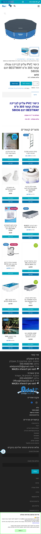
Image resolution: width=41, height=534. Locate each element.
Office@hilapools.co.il (23, 380)
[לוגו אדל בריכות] (4, 6)
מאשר (20, 530)
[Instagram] (22, 1)
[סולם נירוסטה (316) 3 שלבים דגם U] (30, 141)
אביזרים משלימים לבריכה (31, 431)
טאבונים (36, 438)
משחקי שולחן (35, 441)
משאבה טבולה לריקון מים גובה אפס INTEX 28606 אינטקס (10, 264)
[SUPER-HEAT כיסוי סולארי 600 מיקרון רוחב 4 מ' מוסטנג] (30, 324)
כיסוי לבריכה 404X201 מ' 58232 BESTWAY (30, 226)
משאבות (36, 433)
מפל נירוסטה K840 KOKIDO (10, 337)
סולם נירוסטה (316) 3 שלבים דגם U (30, 152)
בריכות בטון (35, 506)
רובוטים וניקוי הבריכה (33, 428)
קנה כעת (15, 83)
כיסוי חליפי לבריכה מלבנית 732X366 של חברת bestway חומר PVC (30, 300)
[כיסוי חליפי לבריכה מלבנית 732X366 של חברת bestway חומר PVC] (30, 287)
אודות (37, 483)
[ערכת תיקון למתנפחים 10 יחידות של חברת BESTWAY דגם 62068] (10, 214)
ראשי (37, 59)
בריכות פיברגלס (34, 501)
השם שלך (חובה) (34, 451)
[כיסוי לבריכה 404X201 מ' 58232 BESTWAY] (30, 214)
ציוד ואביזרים (30, 59)
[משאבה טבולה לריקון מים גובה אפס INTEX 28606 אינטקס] (10, 250)
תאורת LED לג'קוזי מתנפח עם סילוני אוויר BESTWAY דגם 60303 (30, 189)
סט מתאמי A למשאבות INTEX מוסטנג (10, 189)
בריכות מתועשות (34, 510)
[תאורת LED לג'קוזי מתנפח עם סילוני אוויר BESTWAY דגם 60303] (30, 176)
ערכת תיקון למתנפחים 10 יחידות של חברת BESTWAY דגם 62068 (10, 227)
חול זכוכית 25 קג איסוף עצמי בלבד (10, 152)
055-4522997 (26, 378)
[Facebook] (25, 1)
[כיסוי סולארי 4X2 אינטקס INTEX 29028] (10, 287)
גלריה (37, 492)
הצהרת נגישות (34, 413)
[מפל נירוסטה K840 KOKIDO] (10, 326)
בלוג (37, 408)
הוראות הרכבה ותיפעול (32, 443)
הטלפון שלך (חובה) (33, 461)
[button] (3, 451)
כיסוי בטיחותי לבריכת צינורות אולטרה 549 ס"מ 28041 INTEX (30, 263)
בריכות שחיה (35, 423)
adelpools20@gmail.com (22, 366)
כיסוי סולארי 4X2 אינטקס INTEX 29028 (10, 300)
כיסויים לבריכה (21, 59)
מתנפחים (36, 436)
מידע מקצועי (35, 497)
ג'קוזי (37, 426)
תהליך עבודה (35, 487)
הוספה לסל (26, 83)
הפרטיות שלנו (35, 523)
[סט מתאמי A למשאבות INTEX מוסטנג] (10, 176)
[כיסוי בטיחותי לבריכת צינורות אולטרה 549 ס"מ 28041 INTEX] (30, 250)
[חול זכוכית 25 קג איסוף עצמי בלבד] (10, 141)
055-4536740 (26, 363)
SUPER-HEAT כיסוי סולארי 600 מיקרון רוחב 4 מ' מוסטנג (31, 335)
